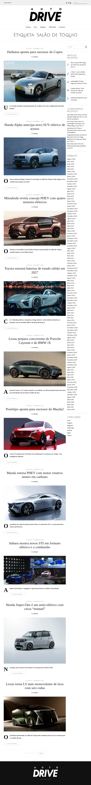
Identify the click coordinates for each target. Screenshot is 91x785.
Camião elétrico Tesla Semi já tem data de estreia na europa (77, 91)
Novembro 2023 (72, 241)
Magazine (43, 27)
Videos (69, 435)
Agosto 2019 (71, 367)
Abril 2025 (70, 199)
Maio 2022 (70, 285)
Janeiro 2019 (71, 385)
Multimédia (52, 27)
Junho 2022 (70, 283)
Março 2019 (70, 380)
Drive (35, 27)
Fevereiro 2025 (72, 204)
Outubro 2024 (71, 213)
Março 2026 (71, 171)
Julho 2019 (70, 370)
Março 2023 (71, 261)
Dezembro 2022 (72, 268)
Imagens (69, 423)
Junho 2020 (70, 342)
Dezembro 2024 (72, 209)
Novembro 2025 (72, 181)
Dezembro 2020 (72, 328)
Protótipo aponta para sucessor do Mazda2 (35, 409)
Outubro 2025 (71, 184)
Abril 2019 (70, 377)
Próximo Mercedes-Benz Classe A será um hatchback (76, 130)
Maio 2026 (70, 166)
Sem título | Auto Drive (74, 115)
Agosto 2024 (71, 218)
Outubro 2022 (71, 273)
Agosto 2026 (71, 159)
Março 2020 (71, 350)
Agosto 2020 (71, 337)
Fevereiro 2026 (72, 174)
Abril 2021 (70, 318)
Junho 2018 (70, 402)
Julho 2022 (70, 280)
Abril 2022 (70, 288)
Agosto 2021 (71, 308)
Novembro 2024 (72, 211)
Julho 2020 (70, 340)
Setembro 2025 (72, 186)
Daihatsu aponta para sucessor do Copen (34, 52)
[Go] (86, 47)
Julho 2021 (70, 310)
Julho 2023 (70, 251)
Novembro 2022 (72, 270)
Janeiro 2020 (71, 355)
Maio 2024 (70, 226)
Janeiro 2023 (71, 266)
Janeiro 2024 (71, 236)
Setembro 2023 (72, 246)
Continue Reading (11, 114)
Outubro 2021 (71, 303)
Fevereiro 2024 (72, 233)
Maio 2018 (70, 404)
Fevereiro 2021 (71, 323)
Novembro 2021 (72, 300)
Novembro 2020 (72, 330)
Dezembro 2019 (72, 357)
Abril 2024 (70, 228)
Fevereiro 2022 (72, 293)
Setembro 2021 (72, 305)
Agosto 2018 (71, 397)
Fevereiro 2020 (72, 352)
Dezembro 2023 (72, 238)
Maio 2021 (70, 315)
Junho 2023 (70, 253)
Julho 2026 (70, 161)
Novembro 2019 (72, 360)
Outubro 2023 (71, 243)
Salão (69, 433)
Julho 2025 (70, 191)
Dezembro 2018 (72, 387)
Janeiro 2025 (71, 206)
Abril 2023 (70, 258)
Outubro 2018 (71, 392)
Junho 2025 (70, 194)
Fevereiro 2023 (72, 263)
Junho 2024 (70, 223)
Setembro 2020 (72, 335)
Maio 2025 (70, 196)
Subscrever (7, 2)
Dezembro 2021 (72, 298)
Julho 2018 (70, 399)
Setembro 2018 (72, 394)
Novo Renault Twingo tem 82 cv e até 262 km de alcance (77, 117)
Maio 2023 (70, 256)
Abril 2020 (70, 347)
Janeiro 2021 (71, 325)
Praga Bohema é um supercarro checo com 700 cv (76, 139)
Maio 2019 (70, 375)
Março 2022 (71, 290)
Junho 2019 (70, 372)
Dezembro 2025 (72, 179)
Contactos (62, 27)
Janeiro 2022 (71, 295)
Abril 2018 (70, 407)
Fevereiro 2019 (71, 382)
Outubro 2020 (71, 332)
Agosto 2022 (71, 278)
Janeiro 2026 (71, 176)
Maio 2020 (70, 345)
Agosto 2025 (71, 189)
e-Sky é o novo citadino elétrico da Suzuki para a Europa (78, 74)
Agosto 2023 (71, 248)
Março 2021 (70, 320)
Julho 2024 (70, 221)
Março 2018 (70, 409)
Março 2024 (71, 231)
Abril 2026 (70, 169)
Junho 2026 (70, 164)
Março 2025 (71, 201)
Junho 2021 (70, 313)
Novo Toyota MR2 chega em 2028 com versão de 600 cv (78, 65)
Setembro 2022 (72, 275)
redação (35, 56)
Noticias (28, 27)
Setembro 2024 (72, 216)
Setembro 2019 (72, 365)
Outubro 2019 (71, 362)
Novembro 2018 (72, 390)
